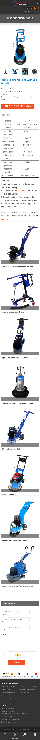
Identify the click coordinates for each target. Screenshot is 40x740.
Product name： (5, 612)
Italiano (32, 674)
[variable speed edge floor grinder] (20, 519)
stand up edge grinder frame (13, 312)
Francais (24, 674)
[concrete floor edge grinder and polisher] (20, 245)
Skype (38, 8)
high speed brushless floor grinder (15, 358)
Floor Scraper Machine (8, 699)
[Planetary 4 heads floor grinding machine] (20, 382)
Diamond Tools (5, 696)
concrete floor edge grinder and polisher (17, 266)
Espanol (16, 674)
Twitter (27, 8)
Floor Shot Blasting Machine (28, 686)
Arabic (28, 676)
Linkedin (35, 8)
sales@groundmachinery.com (15, 719)
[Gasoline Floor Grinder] (20, 473)
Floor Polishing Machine (8, 693)
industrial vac (20, 190)
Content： (5, 634)
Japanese (14, 676)
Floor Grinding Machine (15, 91)
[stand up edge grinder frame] (20, 290)
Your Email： (5, 628)
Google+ (31, 8)
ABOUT (21, 11)
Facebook (24, 8)
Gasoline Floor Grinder (10, 495)
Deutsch (8, 674)
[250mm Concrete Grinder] (20, 427)
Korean (21, 676)
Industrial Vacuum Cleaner (28, 689)
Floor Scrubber (5, 689)
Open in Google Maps (10, 722)
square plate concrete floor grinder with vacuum (22, 215)
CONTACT (28, 11)
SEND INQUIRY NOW (20, 106)
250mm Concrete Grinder (11, 449)
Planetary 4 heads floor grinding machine (18, 403)
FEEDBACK (36, 11)
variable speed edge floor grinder (14, 540)
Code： (5, 655)
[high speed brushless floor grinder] (20, 336)
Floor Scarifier (24, 693)
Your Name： (4, 620)
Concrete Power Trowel (27, 696)
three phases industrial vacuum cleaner (22, 212)
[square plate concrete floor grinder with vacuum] (20, 564)
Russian (35, 676)
